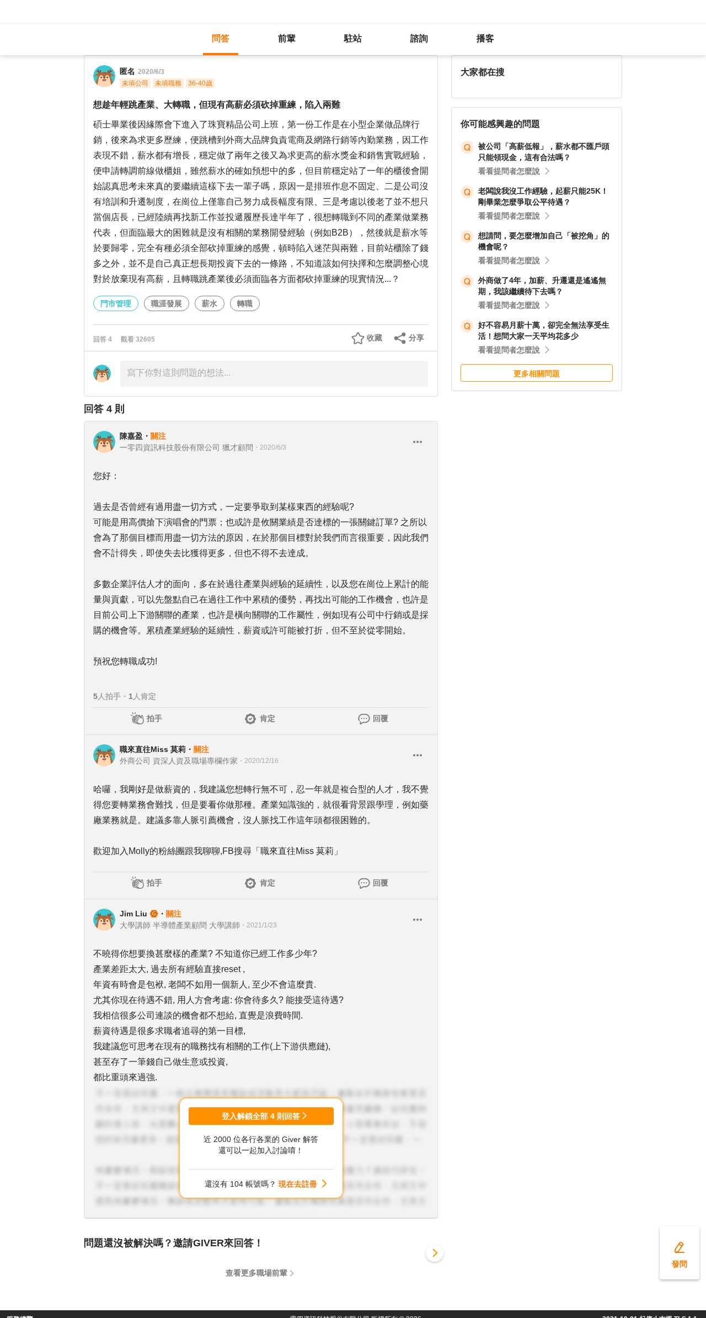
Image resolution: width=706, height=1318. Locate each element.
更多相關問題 (537, 373)
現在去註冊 (298, 1184)
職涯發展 (166, 303)
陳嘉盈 (131, 435)
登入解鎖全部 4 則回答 (261, 1116)
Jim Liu (133, 913)
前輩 (287, 38)
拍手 (154, 718)
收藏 (374, 337)
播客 (485, 38)
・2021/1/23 (258, 925)
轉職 (245, 303)
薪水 (209, 303)
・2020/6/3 (269, 447)
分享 (416, 337)
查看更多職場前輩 (256, 1272)
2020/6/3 (151, 72)
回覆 (380, 718)
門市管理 (115, 303)
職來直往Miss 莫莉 (153, 749)
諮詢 (419, 38)
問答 (220, 38)
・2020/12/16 (258, 761)
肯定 (267, 718)
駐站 (353, 38)
